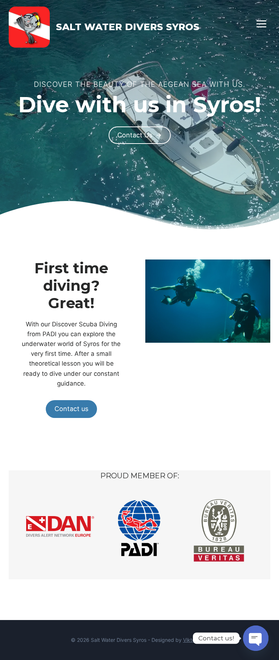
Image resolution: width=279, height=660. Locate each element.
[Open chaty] (255, 638)
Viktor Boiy (196, 640)
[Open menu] (261, 24)
